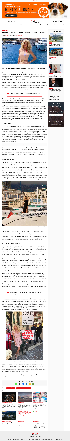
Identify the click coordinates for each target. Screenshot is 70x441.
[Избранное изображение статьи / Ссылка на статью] (25, 397)
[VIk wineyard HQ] (9, 415)
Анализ (19, 421)
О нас (8, 439)
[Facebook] (23, 384)
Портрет (5, 30)
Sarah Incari (7, 35)
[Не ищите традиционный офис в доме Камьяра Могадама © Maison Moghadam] (40, 397)
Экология (49, 24)
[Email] (33, 384)
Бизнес (35, 24)
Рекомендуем (19, 388)
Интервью (35, 421)
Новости (4, 24)
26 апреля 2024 (19, 35)
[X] (19, 384)
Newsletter (55, 21)
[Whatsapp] (16, 384)
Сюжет (3, 421)
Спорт (29, 24)
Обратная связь (59, 439)
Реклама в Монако (50, 439)
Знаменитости (27, 388)
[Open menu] (3, 20)
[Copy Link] (30, 384)
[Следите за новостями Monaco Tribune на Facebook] (53, 122)
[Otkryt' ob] (35, 10)
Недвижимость (9, 402)
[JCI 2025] (40, 415)
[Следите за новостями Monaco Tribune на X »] (50, 122)
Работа (22, 402)
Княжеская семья (21, 24)
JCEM (38, 421)
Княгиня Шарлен (56, 73)
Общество (42, 24)
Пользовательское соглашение (18, 439)
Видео (8, 21)
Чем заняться (12, 24)
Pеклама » (25, 144)
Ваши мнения (57, 24)
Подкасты (14, 21)
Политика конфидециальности (36, 439)
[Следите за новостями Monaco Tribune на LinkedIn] (59, 122)
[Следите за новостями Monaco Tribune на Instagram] (56, 122)
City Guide (65, 24)
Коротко (4, 402)
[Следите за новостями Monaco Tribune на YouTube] (62, 122)
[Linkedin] (26, 384)
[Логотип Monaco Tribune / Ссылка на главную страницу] (35, 21)
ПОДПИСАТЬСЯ (56, 117)
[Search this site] (66, 21)
